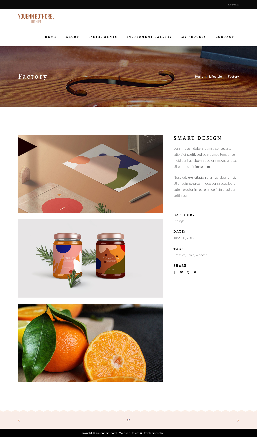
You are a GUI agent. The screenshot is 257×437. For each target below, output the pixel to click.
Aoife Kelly (171, 433)
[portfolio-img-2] (90, 258)
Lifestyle (215, 76)
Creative (179, 255)
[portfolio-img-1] (90, 174)
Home (199, 76)
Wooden (201, 255)
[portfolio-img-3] (90, 343)
